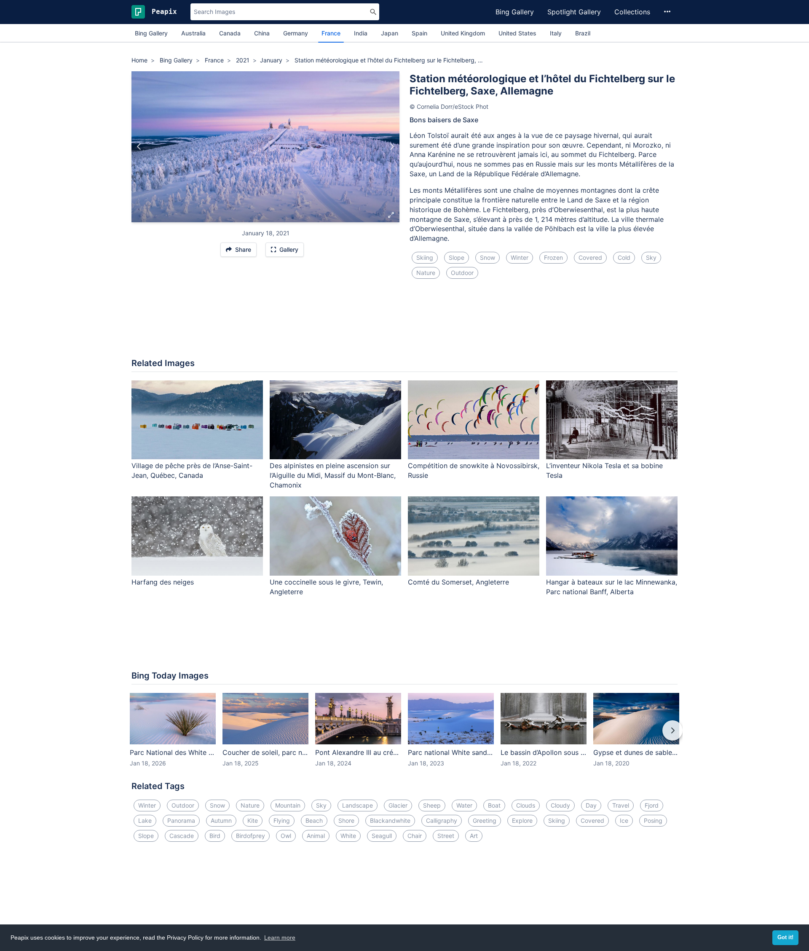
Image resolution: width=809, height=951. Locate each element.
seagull (382, 835)
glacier (397, 805)
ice (624, 820)
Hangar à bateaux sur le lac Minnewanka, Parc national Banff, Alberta (611, 587)
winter (519, 257)
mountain (287, 805)
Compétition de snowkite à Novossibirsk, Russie (473, 470)
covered (590, 257)
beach (314, 820)
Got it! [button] (785, 937)
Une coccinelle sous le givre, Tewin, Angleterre (326, 587)
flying (281, 820)
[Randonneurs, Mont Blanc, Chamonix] (391, 147)
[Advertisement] (404, 323)
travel (620, 805)
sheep (432, 805)
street (445, 835)
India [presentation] (360, 33)
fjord (652, 805)
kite (252, 820)
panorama (181, 820)
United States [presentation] (517, 33)
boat (494, 805)
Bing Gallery (515, 12)
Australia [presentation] (193, 33)
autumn (221, 820)
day (591, 805)
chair (414, 835)
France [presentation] (330, 33)
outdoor (462, 272)
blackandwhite (390, 820)
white (348, 835)
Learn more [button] (279, 937)
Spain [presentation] (419, 33)
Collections (632, 12)
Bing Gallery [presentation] (151, 33)
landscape (357, 805)
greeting (484, 820)
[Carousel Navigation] (404, 736)
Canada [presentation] (230, 33)
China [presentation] (262, 33)
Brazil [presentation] (582, 33)
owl (286, 835)
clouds (525, 805)
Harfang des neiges (162, 582)
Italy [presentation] (556, 33)
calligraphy (441, 820)
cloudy (560, 805)
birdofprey (250, 835)
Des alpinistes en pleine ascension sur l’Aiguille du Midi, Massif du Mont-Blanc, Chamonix (333, 475)
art (474, 835)
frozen (553, 257)
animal (316, 835)
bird (214, 835)
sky (651, 257)
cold (624, 257)
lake (145, 820)
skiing (424, 257)
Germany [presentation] (295, 33)
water (464, 805)
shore (346, 820)
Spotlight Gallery (574, 12)
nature (425, 272)
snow (487, 257)
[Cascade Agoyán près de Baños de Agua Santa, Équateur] (139, 147)
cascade (181, 835)
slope (456, 257)
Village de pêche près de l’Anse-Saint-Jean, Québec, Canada (191, 470)
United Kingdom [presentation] (463, 33)
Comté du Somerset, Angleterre (458, 582)
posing (653, 820)
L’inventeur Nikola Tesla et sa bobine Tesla (604, 470)
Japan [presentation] (389, 33)
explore (522, 820)
